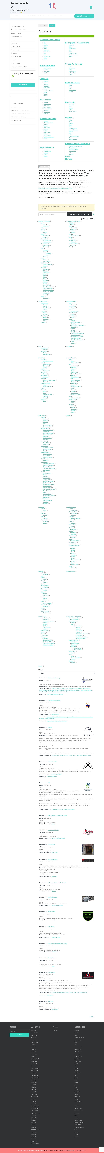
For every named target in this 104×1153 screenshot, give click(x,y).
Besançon (73, 227)
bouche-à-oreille (78, 1047)
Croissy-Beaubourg (48, 447)
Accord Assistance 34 (53, 859)
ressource (77, 1113)
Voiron (44, 256)
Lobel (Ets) (50, 1001)
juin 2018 (33, 1084)
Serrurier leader (78, 1120)
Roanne (45, 259)
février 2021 (34, 1061)
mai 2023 (33, 1049)
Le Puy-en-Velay (47, 240)
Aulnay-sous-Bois (47, 454)
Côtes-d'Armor (47, 68)
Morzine (45, 246)
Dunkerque (74, 372)
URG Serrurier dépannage (54, 678)
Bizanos (73, 548)
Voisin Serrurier (51, 911)
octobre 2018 (34, 1075)
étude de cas (78, 1073)
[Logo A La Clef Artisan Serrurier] (88, 705)
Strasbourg (46, 370)
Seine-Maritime (72, 111)
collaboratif (77, 1054)
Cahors (45, 598)
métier (76, 1089)
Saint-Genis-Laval (47, 288)
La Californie (79, 630)
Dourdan (45, 420)
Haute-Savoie (47, 51)
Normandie (14, 53)
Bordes (73, 550)
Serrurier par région (79, 1122)
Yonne (70, 56)
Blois (72, 317)
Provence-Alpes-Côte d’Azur (19, 66)
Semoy (73, 343)
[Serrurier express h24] (88, 832)
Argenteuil (45, 460)
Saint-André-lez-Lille (76, 386)
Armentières (74, 365)
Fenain (73, 375)
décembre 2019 (35, 1068)
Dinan (44, 304)
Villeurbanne (46, 293)
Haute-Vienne (47, 132)
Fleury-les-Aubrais (75, 322)
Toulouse (45, 587)
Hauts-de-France (15, 46)
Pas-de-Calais (72, 90)
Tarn (70, 137)
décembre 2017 (35, 1096)
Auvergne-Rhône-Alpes (17, 26)
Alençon (45, 518)
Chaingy (73, 320)
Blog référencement (16, 120)
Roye (72, 412)
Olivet (72, 328)
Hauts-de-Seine (47, 104)
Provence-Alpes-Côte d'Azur (77, 144)
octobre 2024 (34, 1035)
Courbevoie (69, 346)
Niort (72, 526)
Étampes (45, 422)
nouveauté (77, 1096)
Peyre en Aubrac (47, 603)
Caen (44, 510)
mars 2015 (33, 1136)
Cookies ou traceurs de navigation (20, 113)
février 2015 (34, 1139)
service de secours (79, 1127)
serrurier (77, 1117)
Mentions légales (15, 107)
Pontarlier (73, 229)
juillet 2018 (33, 1082)
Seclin (72, 388)
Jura (70, 50)
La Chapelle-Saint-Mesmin (77, 325)
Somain (73, 389)
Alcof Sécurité (51, 926)
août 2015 (33, 1132)
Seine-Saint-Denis (48, 108)
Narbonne (45, 365)
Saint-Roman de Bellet (81, 637)
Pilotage (76, 1099)
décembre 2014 (35, 1143)
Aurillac (45, 232)
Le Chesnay (46, 482)
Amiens (73, 407)
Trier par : (40, 669)
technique (77, 1132)
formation (77, 1077)
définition (77, 1066)
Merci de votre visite (54, 16)
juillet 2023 (33, 1044)
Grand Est (14, 43)
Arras (72, 401)
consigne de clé (78, 1056)
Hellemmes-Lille (75, 377)
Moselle (45, 94)
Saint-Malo (45, 319)
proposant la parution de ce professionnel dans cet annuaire (55, 188)
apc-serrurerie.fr (47, 473)
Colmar (45, 373)
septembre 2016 (35, 1113)
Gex (44, 224)
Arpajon (45, 418)
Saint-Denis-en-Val (75, 331)
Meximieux (45, 226)
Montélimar (46, 235)
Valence (45, 237)
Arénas (78, 629)
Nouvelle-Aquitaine (16, 56)
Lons (72, 558)
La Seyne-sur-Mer (75, 657)
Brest (44, 312)
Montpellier (46, 595)
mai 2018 (33, 1087)
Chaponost (46, 272)
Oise (70, 88)
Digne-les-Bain (74, 619)
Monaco (68, 159)
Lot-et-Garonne (47, 135)
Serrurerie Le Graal (52, 761)
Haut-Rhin (46, 86)
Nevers (73, 238)
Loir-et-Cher (72, 72)
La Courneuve (46, 455)
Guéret (73, 523)
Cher (70, 66)
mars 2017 (33, 1101)
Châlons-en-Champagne (49, 380)
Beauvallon (46, 269)
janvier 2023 (34, 1056)
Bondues (73, 367)
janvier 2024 (34, 1040)
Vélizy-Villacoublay (47, 500)
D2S (49, 782)
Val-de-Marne (47, 112)
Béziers (45, 593)
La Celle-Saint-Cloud (48, 481)
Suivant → (92, 1016)
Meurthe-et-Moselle (48, 90)
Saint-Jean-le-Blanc (76, 338)
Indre (70, 69)
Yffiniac (45, 309)
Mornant (45, 282)
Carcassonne (46, 364)
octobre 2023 (34, 1042)
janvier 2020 (34, 1066)
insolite (76, 1082)
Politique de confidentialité (18, 117)
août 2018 (33, 1080)
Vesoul (73, 232)
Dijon (72, 224)
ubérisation (77, 1136)
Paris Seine (43, 441)
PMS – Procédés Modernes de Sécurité (57, 943)
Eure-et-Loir (72, 68)
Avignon (73, 662)
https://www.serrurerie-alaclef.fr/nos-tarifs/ (57, 721)
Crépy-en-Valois (75, 397)
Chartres (73, 307)
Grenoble (45, 250)
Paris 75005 (46, 442)
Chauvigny (48, 253)
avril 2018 (33, 1089)
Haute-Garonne (73, 128)
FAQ (76, 1075)
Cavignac (73, 534)
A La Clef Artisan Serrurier (54, 700)
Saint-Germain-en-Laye (49, 495)
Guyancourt (46, 478)
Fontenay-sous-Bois (48, 465)
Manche (71, 108)
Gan (72, 551)
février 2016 (34, 1125)
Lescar (73, 556)
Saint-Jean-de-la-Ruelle (77, 336)
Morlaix (45, 314)
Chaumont (45, 377)
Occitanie (13, 60)
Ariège (70, 120)
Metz (44, 393)
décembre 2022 (35, 1058)
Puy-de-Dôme (47, 56)
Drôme (45, 48)
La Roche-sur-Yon (47, 640)
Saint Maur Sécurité (52, 897)
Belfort (72, 245)
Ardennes (46, 81)
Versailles (45, 502)
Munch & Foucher (52, 957)
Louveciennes (46, 486)
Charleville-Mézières (48, 361)
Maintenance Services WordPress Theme (31, 1150)
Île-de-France (15, 50)
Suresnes (45, 439)
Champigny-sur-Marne (48, 463)
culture (76, 1063)
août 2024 (33, 1037)
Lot (70, 133)
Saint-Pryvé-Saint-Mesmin (77, 339)
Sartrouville (46, 497)
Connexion (55, 1030)
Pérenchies (74, 383)
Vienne (45, 138)
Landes (45, 134)
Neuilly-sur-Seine (47, 438)
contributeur (77, 1058)
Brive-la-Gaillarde (75, 518)
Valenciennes (74, 393)
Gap (72, 653)
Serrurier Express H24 (53, 830)
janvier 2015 (34, 1141)
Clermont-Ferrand (47, 264)
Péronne (73, 410)
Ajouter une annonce (87, 219)
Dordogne (46, 129)
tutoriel (76, 1134)
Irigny (44, 275)
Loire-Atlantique (47, 150)
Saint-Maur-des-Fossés (49, 468)
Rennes (45, 317)
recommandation (79, 1108)
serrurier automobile (52, 776)
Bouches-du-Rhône (73, 149)
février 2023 (34, 1054)
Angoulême (74, 510)
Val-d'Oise (46, 110)
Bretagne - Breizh (47, 65)
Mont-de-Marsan (75, 540)
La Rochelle (74, 513)
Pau (72, 563)
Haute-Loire (46, 50)
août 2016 (33, 1115)
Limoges (73, 537)
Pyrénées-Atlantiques (49, 137)
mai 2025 (33, 1030)
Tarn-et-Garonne (73, 139)
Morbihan (46, 72)
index (76, 1080)
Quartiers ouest (77, 625)
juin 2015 (33, 1134)
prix (75, 1103)
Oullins (45, 283)
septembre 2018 (35, 1077)
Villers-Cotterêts (75, 362)
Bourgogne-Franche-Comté (18, 29)
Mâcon (73, 242)
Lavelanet (45, 574)
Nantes (45, 622)
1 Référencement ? (84, 16)
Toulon (73, 659)
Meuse (45, 92)
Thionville (45, 396)
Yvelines (46, 113)
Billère (72, 547)
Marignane (74, 645)
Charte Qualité (78, 1051)
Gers (70, 126)
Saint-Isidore (79, 635)
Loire (45, 54)
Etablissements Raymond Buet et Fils (57, 882)
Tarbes (45, 590)
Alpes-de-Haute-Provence (75, 146)
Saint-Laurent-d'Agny (48, 290)
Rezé (44, 625)
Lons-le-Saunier (75, 235)
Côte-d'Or (71, 45)
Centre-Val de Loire (16, 36)
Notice (76, 1094)
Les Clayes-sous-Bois (48, 484)
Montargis (73, 327)
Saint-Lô (45, 515)
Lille (72, 378)
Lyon (44, 277)
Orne (70, 109)
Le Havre (45, 521)
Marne (45, 89)
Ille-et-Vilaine (47, 71)
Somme (71, 91)
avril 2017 (33, 1099)
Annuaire (14, 16)
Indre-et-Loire (72, 71)
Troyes (45, 367)
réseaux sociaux (78, 1110)
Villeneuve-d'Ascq (75, 394)
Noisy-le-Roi (46, 490)
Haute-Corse (44, 351)
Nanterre (45, 436)
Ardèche (46, 45)
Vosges (45, 95)
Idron (72, 553)
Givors (44, 274)
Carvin (72, 402)
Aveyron (71, 123)
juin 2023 (33, 1047)
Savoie (45, 59)
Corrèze (46, 124)
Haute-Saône (72, 48)
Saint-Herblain (46, 627)
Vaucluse (71, 154)
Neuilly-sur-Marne (47, 457)
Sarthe (45, 154)
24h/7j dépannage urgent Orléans (55, 694)
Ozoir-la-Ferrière (47, 449)
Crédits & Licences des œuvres (19, 110)
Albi (44, 609)
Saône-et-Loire (72, 53)
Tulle (72, 519)
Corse (12, 39)
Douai (72, 370)
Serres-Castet (74, 564)
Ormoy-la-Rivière (47, 425)
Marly (44, 391)
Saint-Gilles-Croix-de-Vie (49, 643)
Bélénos (50, 727)
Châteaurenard (75, 643)
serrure (76, 1115)
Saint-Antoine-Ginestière (82, 633)
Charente (46, 121)
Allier (45, 43)
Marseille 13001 (77, 648)
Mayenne (46, 153)
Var (70, 152)
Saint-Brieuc (46, 307)
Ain (44, 42)
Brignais (45, 270)
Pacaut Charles (51, 844)
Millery (44, 278)
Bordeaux (73, 532)
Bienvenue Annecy (79, 1037)
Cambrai (73, 369)
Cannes (73, 622)
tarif (75, 1129)
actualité (77, 1030)
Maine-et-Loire (47, 151)
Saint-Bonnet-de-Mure (48, 286)
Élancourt (45, 476)
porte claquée (78, 1101)
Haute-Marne (47, 87)
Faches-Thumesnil (75, 373)
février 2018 (34, 1094)
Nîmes (44, 582)
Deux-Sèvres (47, 127)
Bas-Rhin (46, 84)
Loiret (70, 74)
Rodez (44, 579)
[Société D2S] (88, 786)
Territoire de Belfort (73, 54)
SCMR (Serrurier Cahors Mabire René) (57, 815)
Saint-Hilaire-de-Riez (48, 645)
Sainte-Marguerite (80, 638)
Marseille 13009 (77, 649)
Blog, (76, 1044)
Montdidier (73, 409)
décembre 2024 (35, 1032)
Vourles (45, 294)
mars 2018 (33, 1091)
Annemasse (46, 245)
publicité (77, 1106)
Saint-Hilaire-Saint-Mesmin (77, 333)
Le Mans (45, 635)
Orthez (73, 561)
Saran (72, 341)
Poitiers (47, 254)
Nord (70, 86)
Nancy (44, 385)
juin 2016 (33, 1120)
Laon (72, 361)
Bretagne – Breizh (16, 33)
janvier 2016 (34, 1127)
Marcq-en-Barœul (75, 380)
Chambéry (45, 298)
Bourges (73, 304)
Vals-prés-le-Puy (47, 242)
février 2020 (34, 1063)
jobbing (76, 1084)
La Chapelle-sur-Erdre (48, 621)
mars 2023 (33, 1051)
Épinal (44, 401)
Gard (70, 125)
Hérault (71, 131)
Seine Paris (46, 105)
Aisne (70, 85)
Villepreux (45, 503)
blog (76, 1042)
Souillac (45, 600)
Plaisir (44, 492)
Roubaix (73, 385)
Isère (45, 53)
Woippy (45, 397)
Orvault (45, 624)
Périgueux (73, 529)
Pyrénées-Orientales (74, 136)
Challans (45, 638)
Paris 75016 (46, 444)
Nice (72, 624)
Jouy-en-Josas (46, 479)
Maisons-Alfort (46, 466)
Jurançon (73, 555)
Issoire (45, 266)
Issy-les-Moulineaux (48, 433)
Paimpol (45, 306)
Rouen (45, 523)
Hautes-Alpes (72, 151)
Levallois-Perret (47, 434)
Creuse (45, 126)
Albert (72, 405)
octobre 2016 (34, 1110)
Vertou (44, 629)
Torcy (44, 450)
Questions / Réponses (35, 16)
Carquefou (45, 619)
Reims (44, 381)
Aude (70, 121)
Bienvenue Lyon (78, 1040)
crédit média (78, 1061)
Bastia (44, 352)
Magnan (78, 632)
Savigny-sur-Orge (47, 426)
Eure (70, 106)
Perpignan (45, 606)
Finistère (46, 69)
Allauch (73, 641)
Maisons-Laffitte (47, 487)
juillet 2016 (33, 1117)
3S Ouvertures (51, 972)
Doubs (70, 47)
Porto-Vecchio (46, 354)
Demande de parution (17, 103)
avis (76, 1035)
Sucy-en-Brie (46, 470)
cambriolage (78, 1049)
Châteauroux (74, 311)
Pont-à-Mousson (47, 386)
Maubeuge (74, 381)
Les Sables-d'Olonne (48, 641)
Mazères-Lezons (75, 559)
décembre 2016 (35, 1106)
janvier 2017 (34, 1103)
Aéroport (78, 627)
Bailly (44, 474)
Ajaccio (45, 349)
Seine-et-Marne (47, 107)
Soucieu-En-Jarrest (48, 291)
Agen (72, 543)
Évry (44, 423)
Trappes (45, 498)
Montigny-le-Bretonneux (49, 489)
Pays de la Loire (15, 63)
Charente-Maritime (48, 122)
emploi (76, 1068)
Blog (23, 16)
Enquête (77, 1070)
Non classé (77, 1091)
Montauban (46, 612)
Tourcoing (73, 391)
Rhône (45, 58)
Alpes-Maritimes (73, 147)
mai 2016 (33, 1122)
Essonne (46, 102)
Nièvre (70, 51)
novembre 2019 (35, 1070)
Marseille (73, 646)
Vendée (45, 156)
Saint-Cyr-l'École (47, 494)
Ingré (72, 323)
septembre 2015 (35, 1129)
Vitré (44, 320)
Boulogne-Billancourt (48, 430)
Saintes (73, 515)
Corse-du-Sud (44, 348)
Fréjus (72, 656)
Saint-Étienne (46, 261)
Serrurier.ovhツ (43, 25)
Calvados (71, 104)
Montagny (45, 280)
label (76, 1087)
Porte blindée (50, 995)
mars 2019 (33, 1073)
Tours (72, 314)
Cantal (45, 47)
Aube (45, 82)
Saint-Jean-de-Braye (76, 335)
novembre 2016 (35, 1108)
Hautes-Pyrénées (73, 129)
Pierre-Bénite (46, 285)
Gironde (46, 130)
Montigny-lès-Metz (47, 394)
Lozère (70, 134)
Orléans (73, 330)
